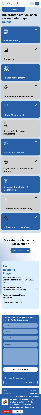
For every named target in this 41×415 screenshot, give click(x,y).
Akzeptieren (18, 411)
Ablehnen (6, 411)
